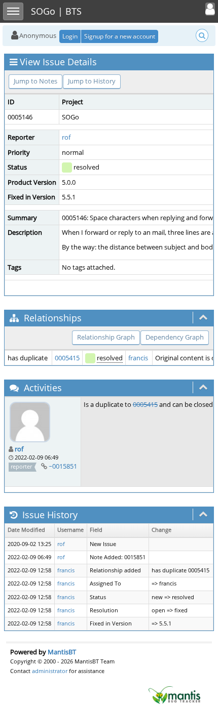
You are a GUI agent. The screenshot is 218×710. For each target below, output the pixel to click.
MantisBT (62, 651)
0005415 (67, 357)
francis (138, 357)
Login (70, 36)
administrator (49, 671)
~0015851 (63, 466)
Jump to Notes (35, 81)
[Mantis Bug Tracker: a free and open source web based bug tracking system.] (174, 694)
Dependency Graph (175, 337)
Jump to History (92, 81)
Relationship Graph (106, 337)
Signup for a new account (119, 36)
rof (66, 137)
